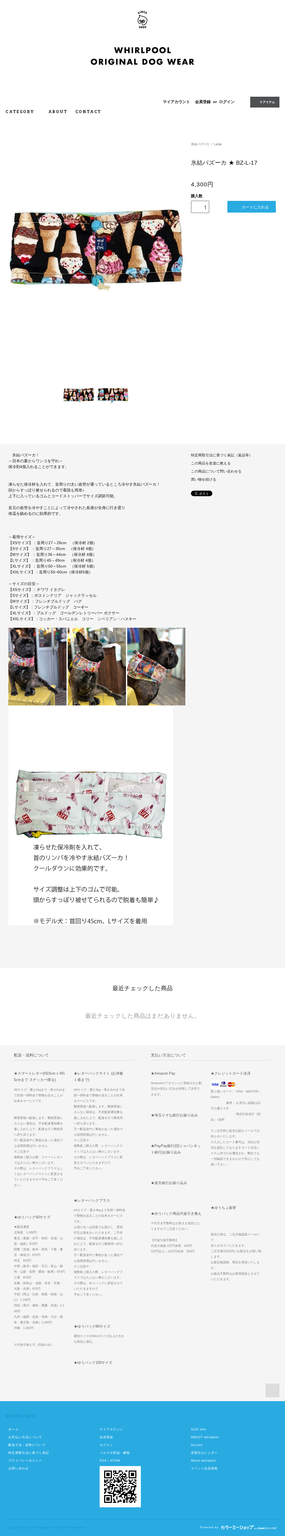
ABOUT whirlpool (205, 1437)
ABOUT (58, 111)
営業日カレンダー (204, 1452)
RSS (103, 1460)
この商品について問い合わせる (216, 471)
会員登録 (203, 101)
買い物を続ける (203, 479)
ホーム (13, 1429)
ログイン (227, 101)
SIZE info (198, 1429)
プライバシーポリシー (25, 1460)
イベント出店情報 (204, 1468)
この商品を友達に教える (211, 463)
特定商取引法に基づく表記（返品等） (221, 455)
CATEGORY (21, 111)
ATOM (115, 1460)
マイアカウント (176, 101)
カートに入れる (255, 207)
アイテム (267, 102)
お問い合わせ (18, 1468)
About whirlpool (203, 1460)
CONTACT (88, 111)
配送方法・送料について (26, 1445)
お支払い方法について (25, 1437)
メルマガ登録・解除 (115, 1452)
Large (218, 144)
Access (197, 1445)
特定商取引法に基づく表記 (28, 1452)
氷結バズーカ (200, 144)
